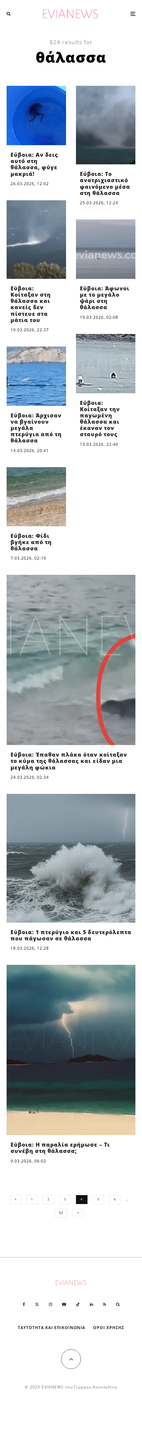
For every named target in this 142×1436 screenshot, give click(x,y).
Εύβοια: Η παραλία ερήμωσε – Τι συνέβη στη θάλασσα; (60, 1148)
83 (61, 1213)
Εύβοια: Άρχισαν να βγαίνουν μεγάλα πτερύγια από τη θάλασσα (36, 428)
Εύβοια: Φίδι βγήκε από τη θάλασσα (31, 542)
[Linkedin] (91, 1304)
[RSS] (104, 1304)
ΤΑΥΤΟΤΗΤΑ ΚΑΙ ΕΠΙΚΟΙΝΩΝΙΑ (52, 1327)
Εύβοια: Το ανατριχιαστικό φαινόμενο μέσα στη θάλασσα (105, 183)
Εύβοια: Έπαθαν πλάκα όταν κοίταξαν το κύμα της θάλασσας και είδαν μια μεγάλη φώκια (69, 761)
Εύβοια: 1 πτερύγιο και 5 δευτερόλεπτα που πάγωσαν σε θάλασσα (71, 935)
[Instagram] (50, 1304)
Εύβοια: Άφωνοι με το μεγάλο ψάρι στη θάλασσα (104, 298)
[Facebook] (24, 1304)
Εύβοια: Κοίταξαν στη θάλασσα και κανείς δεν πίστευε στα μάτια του (31, 304)
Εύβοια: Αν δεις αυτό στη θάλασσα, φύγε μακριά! (34, 164)
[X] (37, 1304)
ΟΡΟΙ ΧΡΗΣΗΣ (108, 1327)
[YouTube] (64, 1304)
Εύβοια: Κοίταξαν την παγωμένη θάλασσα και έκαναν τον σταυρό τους (100, 419)
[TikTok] (78, 1304)
